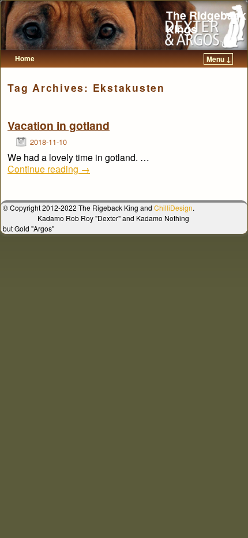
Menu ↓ (218, 59)
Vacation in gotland (58, 125)
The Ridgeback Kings (206, 22)
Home (25, 58)
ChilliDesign (173, 207)
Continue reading (48, 169)
